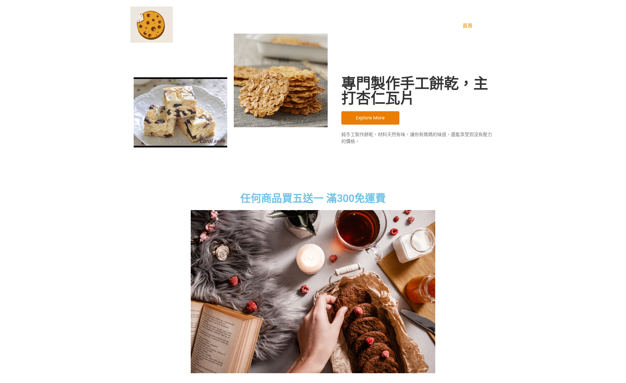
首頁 (467, 25)
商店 (488, 25)
